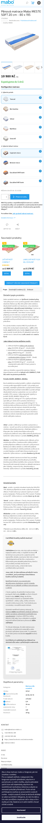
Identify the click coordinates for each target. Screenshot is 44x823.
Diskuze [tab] (30, 289)
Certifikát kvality (6, 765)
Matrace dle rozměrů (30, 687)
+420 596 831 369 (10, 733)
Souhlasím (21, 817)
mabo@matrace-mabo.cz (13, 729)
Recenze (4, 758)
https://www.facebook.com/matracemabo (19, 739)
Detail (6, 273)
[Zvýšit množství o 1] (9, 195)
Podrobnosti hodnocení (28, 21)
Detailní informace (7, 218)
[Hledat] (27, 3)
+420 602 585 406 (10, 736)
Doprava (4, 768)
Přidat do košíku (21, 197)
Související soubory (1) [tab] (17, 289)
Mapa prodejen (6, 761)
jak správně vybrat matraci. (23, 213)
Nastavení (21, 810)
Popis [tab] (5, 289)
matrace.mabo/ (10, 743)
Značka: (8, 23)
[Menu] (39, 3)
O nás (3, 755)
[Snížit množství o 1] (9, 198)
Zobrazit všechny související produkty (22, 283)
